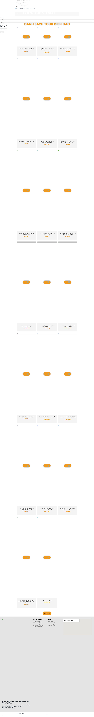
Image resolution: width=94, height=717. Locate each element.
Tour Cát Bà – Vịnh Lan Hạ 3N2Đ (26, 416)
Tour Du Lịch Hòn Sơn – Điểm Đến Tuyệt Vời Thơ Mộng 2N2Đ (26, 509)
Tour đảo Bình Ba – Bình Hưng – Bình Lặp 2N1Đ (47, 417)
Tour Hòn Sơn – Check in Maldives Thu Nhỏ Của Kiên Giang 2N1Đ (67, 142)
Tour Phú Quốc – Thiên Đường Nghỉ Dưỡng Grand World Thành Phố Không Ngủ (26, 601)
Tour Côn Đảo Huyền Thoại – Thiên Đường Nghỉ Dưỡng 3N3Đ (47, 509)
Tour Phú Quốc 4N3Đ (47, 600)
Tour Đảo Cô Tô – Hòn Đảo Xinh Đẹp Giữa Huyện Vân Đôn (67, 326)
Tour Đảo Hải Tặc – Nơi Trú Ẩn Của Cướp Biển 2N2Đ (26, 234)
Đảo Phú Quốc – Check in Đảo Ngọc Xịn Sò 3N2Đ (67, 49)
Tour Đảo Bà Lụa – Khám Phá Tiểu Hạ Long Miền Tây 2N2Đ (68, 417)
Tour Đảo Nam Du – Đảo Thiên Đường (26, 141)
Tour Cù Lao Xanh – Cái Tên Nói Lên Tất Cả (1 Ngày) (47, 234)
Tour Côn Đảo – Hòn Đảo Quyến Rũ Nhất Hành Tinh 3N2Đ (47, 326)
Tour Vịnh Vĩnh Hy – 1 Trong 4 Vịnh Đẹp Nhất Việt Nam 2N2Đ (26, 49)
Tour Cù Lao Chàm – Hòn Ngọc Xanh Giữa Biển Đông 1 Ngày (68, 234)
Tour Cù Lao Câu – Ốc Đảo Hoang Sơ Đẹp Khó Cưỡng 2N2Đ (26, 326)
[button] (47, 613)
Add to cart (28, 37)
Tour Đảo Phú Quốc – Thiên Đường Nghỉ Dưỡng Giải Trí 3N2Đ (67, 509)
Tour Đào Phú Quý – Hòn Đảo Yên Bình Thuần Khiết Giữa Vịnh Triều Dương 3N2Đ (47, 50)
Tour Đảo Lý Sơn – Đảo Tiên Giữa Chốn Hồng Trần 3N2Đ (47, 142)
